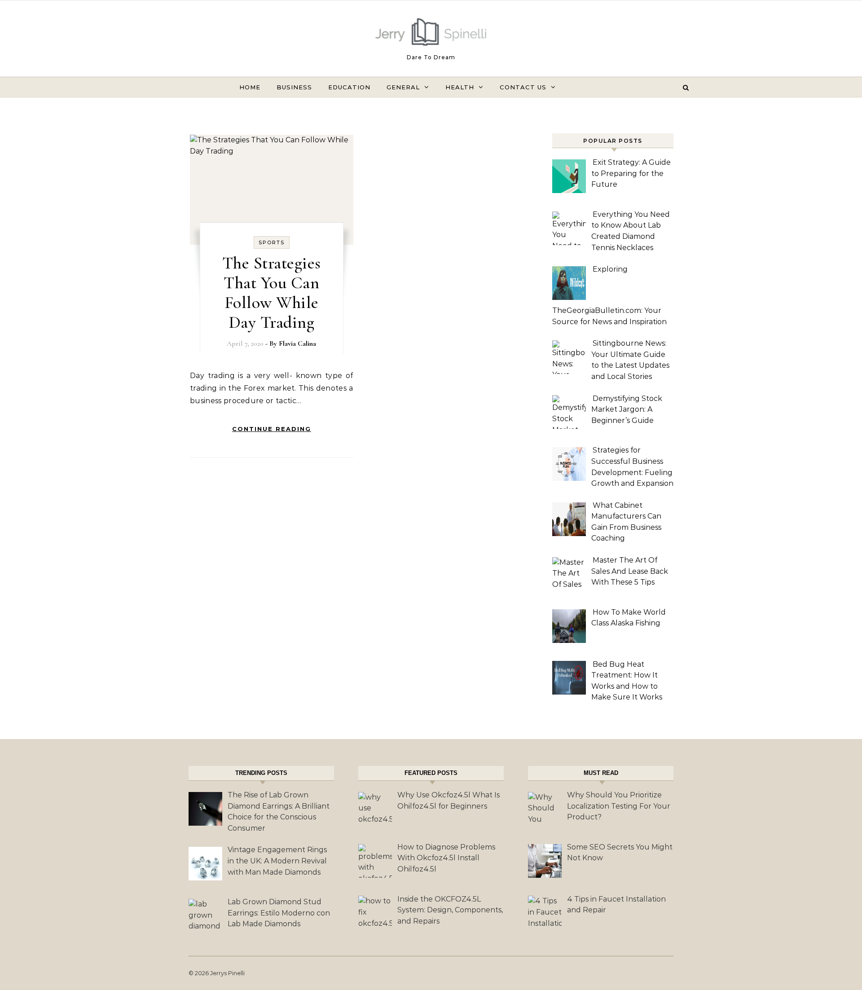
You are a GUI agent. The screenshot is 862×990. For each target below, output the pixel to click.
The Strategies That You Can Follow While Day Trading (271, 293)
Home (249, 87)
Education (349, 87)
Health (459, 87)
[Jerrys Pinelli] (431, 34)
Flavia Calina (297, 343)
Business (294, 87)
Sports (272, 242)
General (403, 87)
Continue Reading (271, 428)
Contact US (523, 87)
